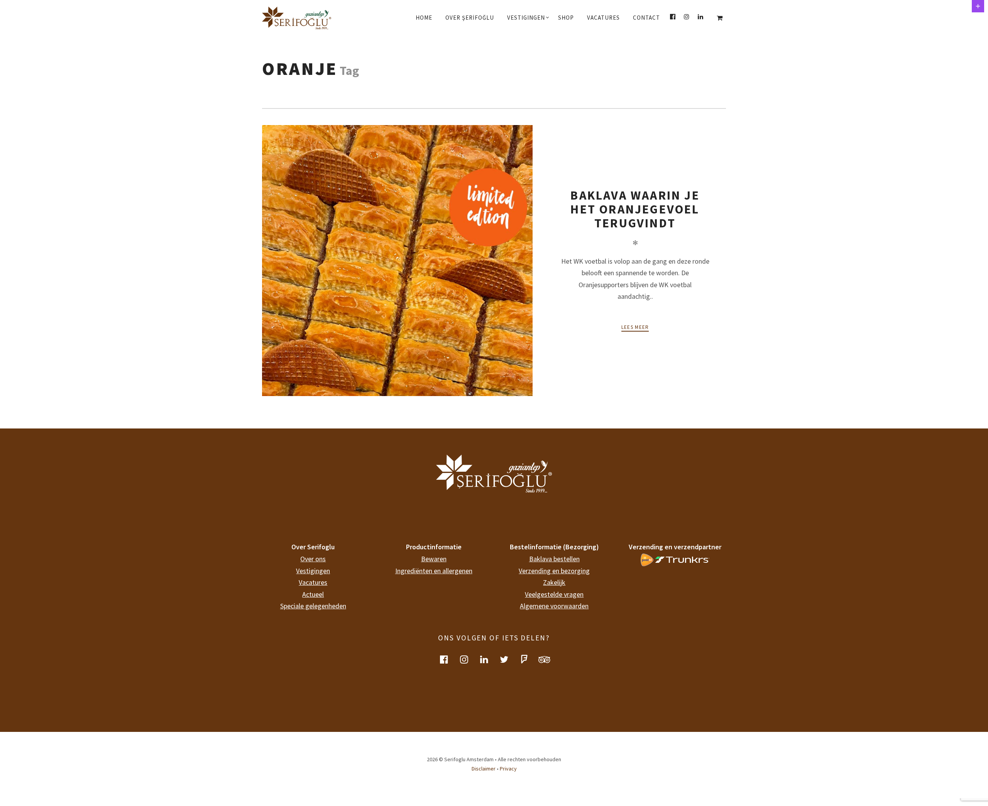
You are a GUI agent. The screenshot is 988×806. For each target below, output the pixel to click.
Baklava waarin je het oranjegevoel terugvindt (634, 209)
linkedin (488, 659)
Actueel (313, 594)
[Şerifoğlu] (303, 18)
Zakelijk (554, 582)
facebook (448, 659)
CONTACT (646, 17)
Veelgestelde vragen (554, 594)
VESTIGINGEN (526, 17)
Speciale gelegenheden (313, 605)
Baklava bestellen (554, 558)
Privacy (508, 768)
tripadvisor (548, 659)
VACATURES (603, 17)
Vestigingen (313, 570)
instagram (468, 659)
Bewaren (434, 558)
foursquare (528, 659)
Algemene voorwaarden (554, 605)
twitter (508, 659)
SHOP (566, 17)
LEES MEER (635, 327)
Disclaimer (484, 768)
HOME (424, 17)
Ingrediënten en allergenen (433, 570)
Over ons (313, 558)
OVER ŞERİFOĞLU (469, 17)
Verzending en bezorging (554, 570)
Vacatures (313, 582)
